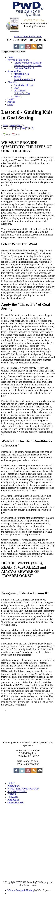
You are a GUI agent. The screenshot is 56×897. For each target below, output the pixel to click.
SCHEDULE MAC (17, 791)
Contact (17, 96)
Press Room (20, 90)
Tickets (17, 76)
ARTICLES (13, 799)
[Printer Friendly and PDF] (11, 136)
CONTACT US (15, 802)
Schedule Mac (14, 71)
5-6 (23, 128)
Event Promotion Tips (24, 79)
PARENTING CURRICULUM (23, 788)
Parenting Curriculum (18, 60)
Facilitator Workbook (24, 68)
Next (19, 125)
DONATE (12, 797)
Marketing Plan (21, 74)
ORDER (11, 794)
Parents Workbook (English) (28, 62)
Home (10, 57)
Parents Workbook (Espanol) (28, 65)
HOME (11, 783)
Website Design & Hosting (20, 890)
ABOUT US (13, 786)
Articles (11, 101)
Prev (5, 125)
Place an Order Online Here (28, 36)
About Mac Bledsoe (23, 85)
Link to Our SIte (22, 93)
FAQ (16, 87)
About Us (12, 82)
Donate (11, 99)
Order (10, 104)
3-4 (18, 128)
